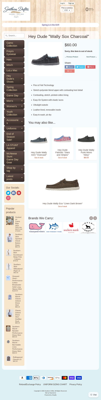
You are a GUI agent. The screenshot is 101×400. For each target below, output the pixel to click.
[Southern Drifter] (16, 11)
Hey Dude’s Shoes (15, 78)
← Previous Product (71, 57)
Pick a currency (67, 8)
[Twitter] (8, 193)
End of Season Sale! (11, 137)
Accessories (15, 122)
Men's (15, 102)
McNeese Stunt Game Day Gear (12, 158)
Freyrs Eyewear (11, 52)
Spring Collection (12, 88)
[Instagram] (8, 198)
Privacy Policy (75, 384)
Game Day (12, 95)
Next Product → (91, 57)
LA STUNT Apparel (12, 146)
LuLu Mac (12, 70)
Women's (15, 107)
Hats (9, 59)
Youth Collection (12, 113)
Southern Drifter (49, 391)
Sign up (71, 3)
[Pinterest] (19, 193)
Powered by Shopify (51, 395)
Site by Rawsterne (50, 393)
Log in (62, 3)
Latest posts (15, 178)
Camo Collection (12, 44)
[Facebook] (13, 193)
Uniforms (15, 129)
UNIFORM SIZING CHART (55, 384)
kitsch (10, 65)
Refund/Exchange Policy (30, 384)
